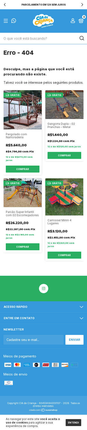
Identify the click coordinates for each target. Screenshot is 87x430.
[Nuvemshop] (43, 410)
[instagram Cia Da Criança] (43, 288)
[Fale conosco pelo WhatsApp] (14, 21)
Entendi (73, 422)
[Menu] (6, 21)
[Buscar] (81, 38)
